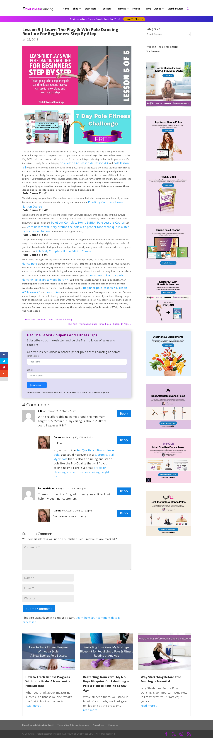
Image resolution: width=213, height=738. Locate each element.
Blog (148, 8)
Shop (75, 8)
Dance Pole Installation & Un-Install (37, 725)
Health (136, 8)
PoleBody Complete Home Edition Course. (64, 251)
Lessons (107, 8)
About (157, 8)
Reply (124, 413)
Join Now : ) (36, 385)
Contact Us (113, 725)
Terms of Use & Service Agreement (73, 725)
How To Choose (134, 19)
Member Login (175, 8)
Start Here (90, 8)
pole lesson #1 (69, 163)
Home (66, 8)
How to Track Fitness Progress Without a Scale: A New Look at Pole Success (48, 681)
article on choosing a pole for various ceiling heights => (82, 472)
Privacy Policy (98, 725)
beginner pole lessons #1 (100, 288)
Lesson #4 (52, 292)
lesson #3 (101, 163)
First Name (33, 355)
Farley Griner (46, 488)
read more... (33, 705)
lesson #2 (87, 163)
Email (30, 369)
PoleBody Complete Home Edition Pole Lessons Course (88, 222)
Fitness (122, 8)
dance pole (29, 263)
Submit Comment (39, 609)
